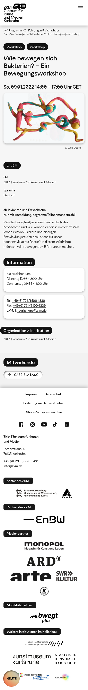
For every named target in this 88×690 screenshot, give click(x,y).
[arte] (30, 576)
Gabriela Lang (26, 375)
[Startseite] (17, 12)
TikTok (55, 424)
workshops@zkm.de (31, 310)
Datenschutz (54, 394)
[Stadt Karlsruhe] (67, 493)
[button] (44, 118)
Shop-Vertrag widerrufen (44, 412)
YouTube (44, 424)
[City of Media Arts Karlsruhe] (62, 677)
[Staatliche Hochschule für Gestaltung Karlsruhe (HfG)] (44, 644)
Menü (80, 7)
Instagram (32, 424)
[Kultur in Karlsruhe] (44, 591)
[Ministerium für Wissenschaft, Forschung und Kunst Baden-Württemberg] (36, 493)
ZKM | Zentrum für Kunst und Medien (29, 182)
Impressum (33, 394)
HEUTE (12, 678)
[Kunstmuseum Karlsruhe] (32, 659)
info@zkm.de (12, 466)
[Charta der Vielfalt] (33, 677)
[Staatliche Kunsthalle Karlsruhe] (65, 659)
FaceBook (21, 424)
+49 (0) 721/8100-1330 (28, 300)
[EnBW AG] (44, 519)
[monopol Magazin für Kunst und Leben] (44, 546)
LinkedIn (67, 424)
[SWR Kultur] (67, 576)
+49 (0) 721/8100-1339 (29, 305)
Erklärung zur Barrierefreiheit (44, 403)
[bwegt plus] (44, 617)
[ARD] (44, 561)
